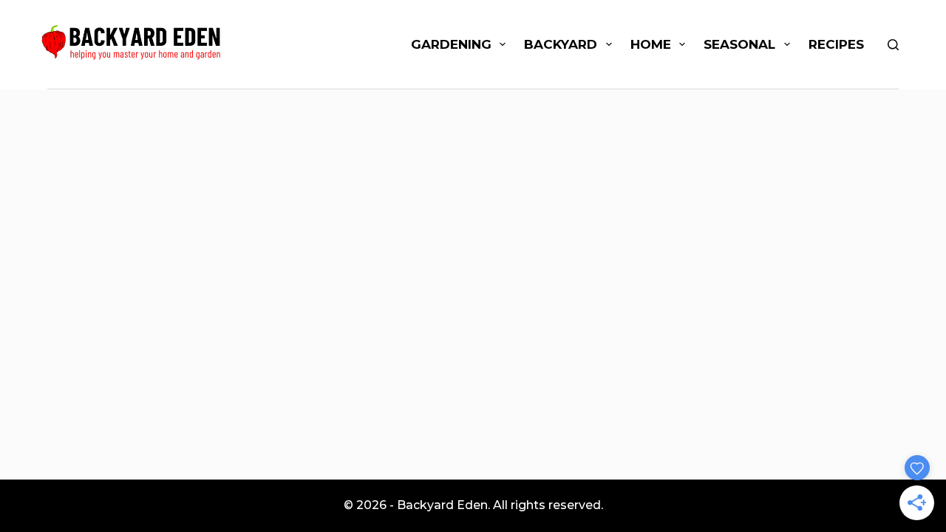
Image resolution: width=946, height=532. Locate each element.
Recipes (836, 44)
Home (650, 44)
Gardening (451, 44)
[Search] (893, 44)
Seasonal (739, 44)
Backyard (560, 44)
